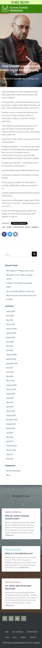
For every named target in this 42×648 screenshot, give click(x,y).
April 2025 (9, 350)
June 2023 (10, 398)
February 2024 (11, 385)
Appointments (32, 632)
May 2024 (9, 376)
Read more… (10, 535)
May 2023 (9, 402)
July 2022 (9, 433)
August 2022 (10, 428)
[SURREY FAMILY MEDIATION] (16, 9)
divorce (27, 227)
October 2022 (11, 424)
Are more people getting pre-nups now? (20, 291)
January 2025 (11, 359)
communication (18, 227)
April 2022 (9, 441)
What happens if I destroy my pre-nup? (20, 271)
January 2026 (11, 333)
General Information (19, 223)
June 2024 (10, 372)
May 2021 (9, 459)
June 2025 (10, 342)
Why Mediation (17, 632)
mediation (34, 227)
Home (7, 632)
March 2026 (10, 324)
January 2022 (11, 450)
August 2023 (10, 394)
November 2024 (12, 363)
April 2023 (9, 407)
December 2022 (12, 420)
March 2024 (10, 381)
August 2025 (10, 337)
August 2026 (10, 311)
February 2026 (11, 329)
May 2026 (9, 320)
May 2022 (9, 437)
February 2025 (11, 355)
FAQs (7, 637)
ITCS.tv (31, 643)
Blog (15, 637)
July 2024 (9, 368)
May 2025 (9, 346)
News (8, 475)
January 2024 (11, 389)
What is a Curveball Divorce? (19, 553)
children (9, 227)
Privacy (23, 637)
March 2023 (10, 411)
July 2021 (9, 454)
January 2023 (11, 415)
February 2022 (11, 446)
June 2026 (10, 316)
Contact (33, 637)
